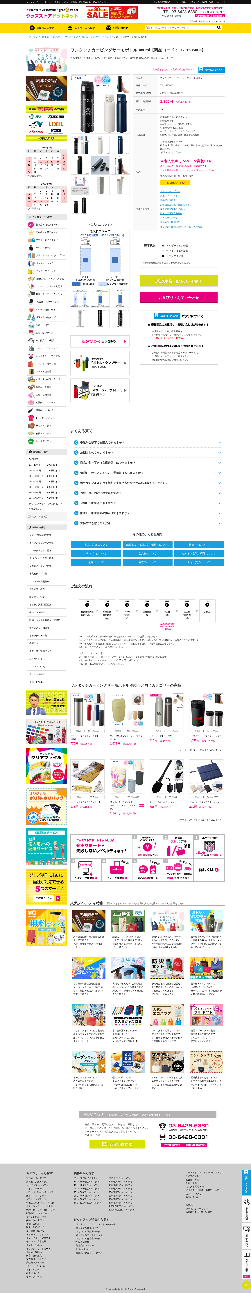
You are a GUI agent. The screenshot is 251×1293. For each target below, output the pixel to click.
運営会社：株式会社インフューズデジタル (207, 21)
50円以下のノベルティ (120, 1178)
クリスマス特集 (37, 674)
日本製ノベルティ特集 (40, 566)
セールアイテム (43, 441)
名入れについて (148, 553)
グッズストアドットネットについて (203, 1172)
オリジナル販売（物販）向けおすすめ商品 (181, 226)
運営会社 (190, 1205)
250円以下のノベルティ (120, 1192)
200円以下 (52, 476)
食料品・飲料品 (43, 387)
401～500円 (35, 498)
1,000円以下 (54, 503)
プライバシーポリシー (197, 1209)
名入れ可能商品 (39, 516)
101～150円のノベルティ (86, 1181)
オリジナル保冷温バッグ (88, 1238)
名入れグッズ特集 (169, 218)
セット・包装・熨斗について (199, 553)
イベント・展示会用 (46, 364)
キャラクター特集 (38, 635)
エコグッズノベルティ (47, 240)
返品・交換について (199, 562)
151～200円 (35, 476)
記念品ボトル (82, 1249)
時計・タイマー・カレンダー (50, 294)
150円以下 (52, 470)
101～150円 (35, 470)
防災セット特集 (37, 597)
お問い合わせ (120, 27)
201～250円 (35, 481)
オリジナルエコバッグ (87, 1228)
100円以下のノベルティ (120, 1181)
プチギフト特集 (37, 589)
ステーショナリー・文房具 (49, 286)
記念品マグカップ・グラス (89, 1252)
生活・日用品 (42, 325)
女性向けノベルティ (46, 402)
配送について (96, 562)
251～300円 (35, 487)
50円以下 (33, 459)
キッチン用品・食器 (46, 309)
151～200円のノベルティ (86, 1185)
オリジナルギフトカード (48, 379)
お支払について (148, 562)
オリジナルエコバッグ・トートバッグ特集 (95, 1224)
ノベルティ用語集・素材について (202, 1190)
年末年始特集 (36, 682)
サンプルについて (96, 553)
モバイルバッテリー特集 (41, 558)
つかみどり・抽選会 (39, 628)
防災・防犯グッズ (44, 333)
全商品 (181, 209)
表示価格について (147, 544)
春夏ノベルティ (43, 433)
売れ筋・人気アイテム (47, 232)
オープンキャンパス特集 (41, 543)
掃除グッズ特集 (37, 612)
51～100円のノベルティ (86, 1178)
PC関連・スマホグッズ (47, 302)
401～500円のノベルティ (86, 1199)
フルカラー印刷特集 (170, 222)
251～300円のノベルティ (86, 1192)
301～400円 (35, 492)
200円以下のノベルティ (120, 1188)
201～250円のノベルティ (86, 1188)
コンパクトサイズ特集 (40, 550)
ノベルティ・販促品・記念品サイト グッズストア (53, 37)
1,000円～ (34, 509)
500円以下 (52, 498)
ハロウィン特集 (37, 666)
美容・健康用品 (43, 395)
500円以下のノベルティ (120, 1202)
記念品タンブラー (85, 1245)
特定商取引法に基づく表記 (199, 1212)
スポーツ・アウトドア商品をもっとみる (200, 819)
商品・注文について (96, 544)
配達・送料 (191, 1183)
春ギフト (33, 643)
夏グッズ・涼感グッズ (40, 651)
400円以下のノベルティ (120, 1199)
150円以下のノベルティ (120, 1185)
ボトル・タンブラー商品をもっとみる (201, 750)
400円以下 (52, 492)
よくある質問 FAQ (162, 2)
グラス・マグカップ (46, 271)
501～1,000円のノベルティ (87, 1202)
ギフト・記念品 (43, 371)
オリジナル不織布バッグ (88, 1231)
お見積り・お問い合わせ (179, 298)
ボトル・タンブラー (91, 37)
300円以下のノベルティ (120, 1196)
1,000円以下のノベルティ (121, 1206)
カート (220, 2)
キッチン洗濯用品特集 (40, 604)
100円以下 (52, 465)
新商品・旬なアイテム (47, 224)
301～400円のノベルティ (86, 1196)
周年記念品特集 (168, 200)
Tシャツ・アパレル (45, 418)
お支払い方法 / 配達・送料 (201, 2)
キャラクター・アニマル (48, 356)
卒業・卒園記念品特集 (171, 213)
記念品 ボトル (185, 204)
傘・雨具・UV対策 (45, 340)
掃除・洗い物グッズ (46, 317)
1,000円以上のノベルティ (121, 1209)
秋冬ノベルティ (43, 425)
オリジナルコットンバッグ (89, 1235)
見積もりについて (199, 544)
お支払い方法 (192, 1179)
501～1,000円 (36, 503)
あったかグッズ (37, 658)
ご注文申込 (163, 281)
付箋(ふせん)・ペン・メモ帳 (50, 278)
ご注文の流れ (180, 2)
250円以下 (52, 481)
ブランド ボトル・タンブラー (50, 255)
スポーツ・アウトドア (171, 196)
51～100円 (34, 465)
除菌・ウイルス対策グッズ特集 (44, 620)
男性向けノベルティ (46, 410)
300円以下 (52, 487)
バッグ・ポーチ (43, 247)
